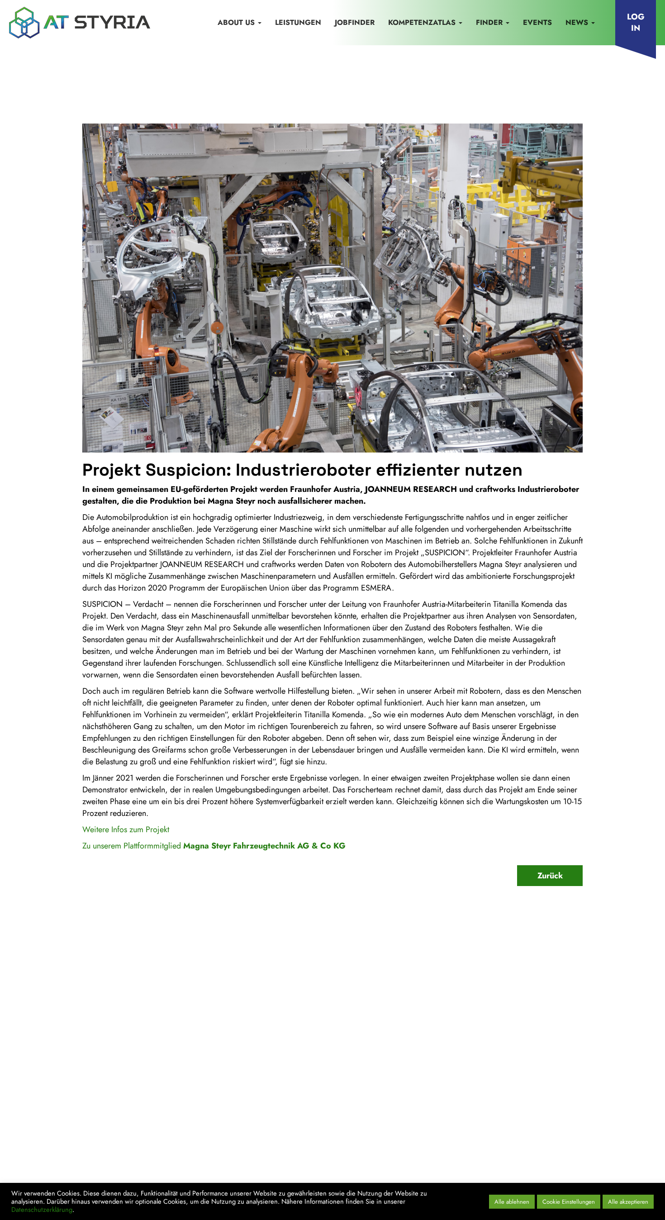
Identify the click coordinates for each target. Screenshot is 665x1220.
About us (237, 22)
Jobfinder (355, 22)
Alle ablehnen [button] (511, 1201)
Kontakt (42, 1103)
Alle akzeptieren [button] (628, 1201)
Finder (490, 22)
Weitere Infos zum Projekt (125, 829)
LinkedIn (459, 1121)
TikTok (569, 1121)
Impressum (90, 1103)
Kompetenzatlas (423, 22)
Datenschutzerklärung (175, 1103)
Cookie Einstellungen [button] (568, 1201)
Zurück (550, 876)
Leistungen (298, 22)
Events (537, 22)
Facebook (496, 1121)
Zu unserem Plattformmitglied (214, 846)
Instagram (535, 1121)
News (577, 22)
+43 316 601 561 (493, 1054)
